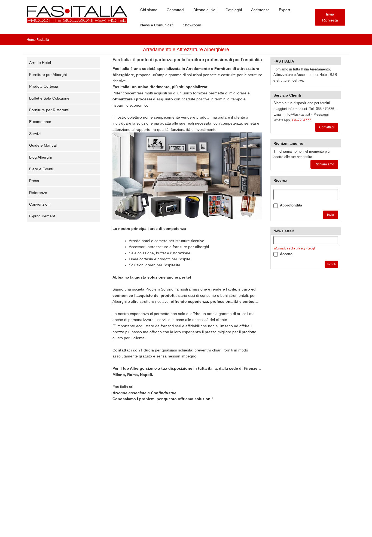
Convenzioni (39, 204)
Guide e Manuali (43, 145)
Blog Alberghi (40, 157)
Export (284, 10)
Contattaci (175, 10)
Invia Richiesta (330, 17)
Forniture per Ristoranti (49, 110)
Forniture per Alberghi (48, 74)
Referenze (38, 192)
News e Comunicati (156, 25)
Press (34, 180)
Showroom (192, 25)
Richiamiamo (324, 164)
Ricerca (280, 180)
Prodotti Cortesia (43, 86)
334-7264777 (301, 120)
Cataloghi (233, 10)
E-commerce (40, 121)
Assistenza (260, 10)
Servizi (35, 133)
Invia (330, 215)
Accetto (286, 254)
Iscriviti (331, 264)
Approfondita (291, 205)
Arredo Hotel (40, 62)
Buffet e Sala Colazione (49, 98)
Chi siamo (148, 10)
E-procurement (42, 216)
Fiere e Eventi (41, 169)
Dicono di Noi (204, 10)
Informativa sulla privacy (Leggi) (294, 248)
